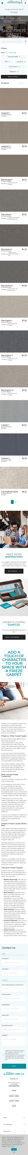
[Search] (25, 41)
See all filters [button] (13, 76)
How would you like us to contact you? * (12, 984)
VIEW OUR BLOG (12, 571)
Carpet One (4, 18)
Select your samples (12, 637)
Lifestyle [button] (20, 61)
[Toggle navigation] (2, 3)
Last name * (5, 968)
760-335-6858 (14, 12)
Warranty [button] (12, 71)
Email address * (6, 1004)
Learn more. (11, 1146)
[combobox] (12, 41)
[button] (19, 3)
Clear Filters (12, 52)
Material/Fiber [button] (13, 56)
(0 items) (25, 3)
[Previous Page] (9, 502)
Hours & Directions (14, 1086)
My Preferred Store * (7, 1025)
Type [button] (6, 61)
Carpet (19, 18)
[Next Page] (19, 502)
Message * (4, 1035)
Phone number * (6, 994)
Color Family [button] (13, 66)
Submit (14, 1066)
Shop (5, 1117)
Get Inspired (7, 1124)
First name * (5, 958)
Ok (14, 1149)
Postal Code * (5, 1015)
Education (7, 1131)
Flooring (12, 18)
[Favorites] (22, 3)
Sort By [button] (21, 83)
